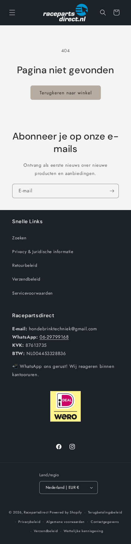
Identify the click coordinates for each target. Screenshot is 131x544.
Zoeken (19, 238)
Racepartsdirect (36, 512)
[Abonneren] (112, 191)
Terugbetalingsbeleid (105, 512)
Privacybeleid (29, 521)
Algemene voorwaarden (65, 521)
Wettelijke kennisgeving (83, 530)
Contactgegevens (105, 521)
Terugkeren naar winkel (66, 92)
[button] (12, 12)
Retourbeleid (24, 265)
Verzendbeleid (26, 279)
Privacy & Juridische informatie (42, 251)
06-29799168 (54, 337)
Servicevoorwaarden (32, 293)
